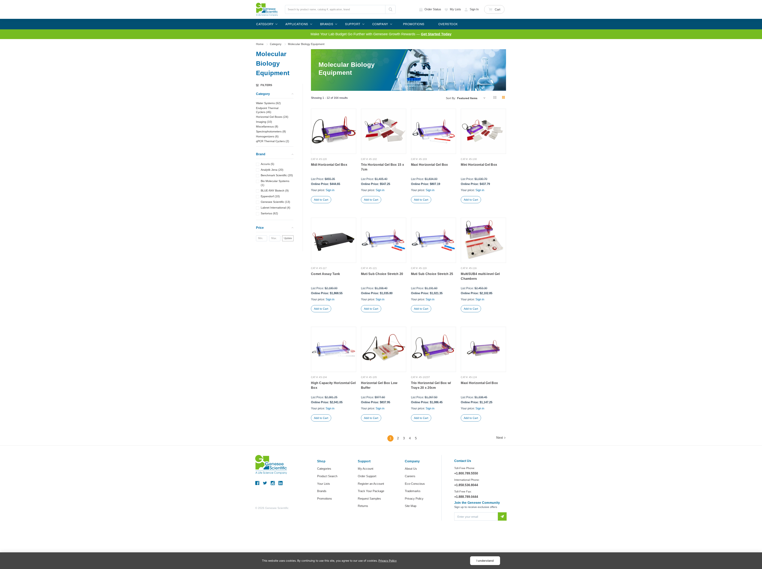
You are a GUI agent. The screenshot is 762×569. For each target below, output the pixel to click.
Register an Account (371, 483)
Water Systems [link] (268, 103)
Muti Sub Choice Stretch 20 (382, 274)
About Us (411, 468)
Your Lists (323, 483)
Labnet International (275, 207)
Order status (432, 9)
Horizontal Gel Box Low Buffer (379, 385)
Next (499, 437)
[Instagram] (273, 483)
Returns (363, 506)
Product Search (327, 476)
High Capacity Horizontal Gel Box (333, 385)
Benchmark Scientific (277, 175)
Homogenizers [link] (267, 136)
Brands (321, 491)
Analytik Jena (272, 169)
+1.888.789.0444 (466, 496)
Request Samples (369, 498)
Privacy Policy (414, 498)
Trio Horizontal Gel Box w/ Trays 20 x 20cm (431, 385)
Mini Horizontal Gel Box (479, 164)
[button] (266, 85)
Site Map (410, 506)
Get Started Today (436, 34)
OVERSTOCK (448, 24)
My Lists (455, 9)
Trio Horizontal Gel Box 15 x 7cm (382, 167)
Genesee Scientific (275, 202)
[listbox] (472, 98)
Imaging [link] (264, 121)
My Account (365, 468)
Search (390, 9)
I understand (485, 560)
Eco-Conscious (415, 483)
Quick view (334, 145)
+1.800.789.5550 (466, 473)
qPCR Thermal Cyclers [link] (272, 141)
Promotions (324, 498)
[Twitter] (265, 483)
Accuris (267, 164)
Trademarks (412, 491)
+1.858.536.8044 (466, 485)
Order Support (367, 476)
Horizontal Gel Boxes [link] (272, 116)
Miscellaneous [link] (267, 126)
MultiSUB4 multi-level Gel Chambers (480, 276)
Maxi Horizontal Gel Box (429, 164)
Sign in (474, 9)
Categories (324, 468)
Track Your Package (371, 491)
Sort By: (451, 98)
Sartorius (269, 213)
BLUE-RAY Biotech (275, 190)
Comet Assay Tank (325, 274)
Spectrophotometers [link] (271, 131)
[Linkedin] (280, 483)
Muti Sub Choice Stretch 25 (432, 274)
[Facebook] (257, 483)
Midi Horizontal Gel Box (329, 164)
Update (288, 238)
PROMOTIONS (413, 24)
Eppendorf (270, 196)
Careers (410, 476)
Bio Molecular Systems (275, 183)
